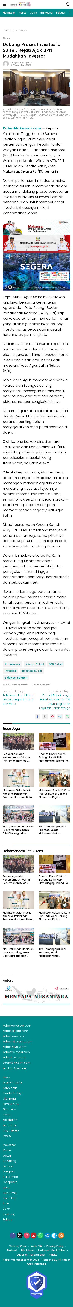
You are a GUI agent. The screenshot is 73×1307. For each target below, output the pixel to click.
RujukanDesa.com (15, 1068)
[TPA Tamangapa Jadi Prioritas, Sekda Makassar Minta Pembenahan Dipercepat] (54, 814)
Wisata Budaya (13, 1093)
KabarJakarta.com (15, 1031)
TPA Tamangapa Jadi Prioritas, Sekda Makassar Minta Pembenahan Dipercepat (54, 830)
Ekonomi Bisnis (12, 1082)
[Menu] (5, 4)
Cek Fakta (9, 1109)
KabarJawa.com (14, 1036)
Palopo (7, 1219)
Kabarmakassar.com (16, 1259)
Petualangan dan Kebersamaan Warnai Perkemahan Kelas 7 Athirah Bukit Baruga (16, 757)
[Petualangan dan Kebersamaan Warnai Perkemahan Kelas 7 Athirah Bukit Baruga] (18, 741)
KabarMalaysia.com (16, 1052)
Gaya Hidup (11, 1130)
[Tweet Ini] (45, 716)
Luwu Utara (10, 1198)
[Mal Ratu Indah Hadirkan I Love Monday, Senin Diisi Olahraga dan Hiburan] (18, 814)
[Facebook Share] (37, 716)
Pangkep (9, 1171)
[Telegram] (47, 1236)
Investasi (10, 671)
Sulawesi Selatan (16, 677)
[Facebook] (13, 1235)
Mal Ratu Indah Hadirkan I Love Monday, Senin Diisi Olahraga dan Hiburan (18, 830)
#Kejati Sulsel (34, 664)
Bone (6, 1209)
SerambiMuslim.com (16, 1063)
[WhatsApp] (40, 1235)
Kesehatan (10, 1120)
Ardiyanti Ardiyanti (21, 62)
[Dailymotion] (54, 1236)
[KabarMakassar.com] (20, 4)
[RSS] (61, 1235)
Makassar (9, 1145)
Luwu (6, 1187)
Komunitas (10, 1088)
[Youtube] (33, 1235)
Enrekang (9, 1214)
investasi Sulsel (32, 671)
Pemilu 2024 (11, 1104)
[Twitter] (20, 1235)
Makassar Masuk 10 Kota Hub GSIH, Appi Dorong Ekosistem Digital (54, 793)
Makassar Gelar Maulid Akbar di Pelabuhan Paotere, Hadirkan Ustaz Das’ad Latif (18, 793)
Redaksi (12, 1250)
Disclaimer (27, 1250)
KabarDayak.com (14, 1047)
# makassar (12, 664)
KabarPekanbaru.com (17, 1041)
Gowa (7, 1155)
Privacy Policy (54, 1246)
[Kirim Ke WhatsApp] (67, 716)
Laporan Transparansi (31, 1254)
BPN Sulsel (56, 664)
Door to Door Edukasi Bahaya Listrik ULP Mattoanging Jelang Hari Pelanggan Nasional (54, 757)
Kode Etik (36, 1246)
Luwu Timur (10, 1193)
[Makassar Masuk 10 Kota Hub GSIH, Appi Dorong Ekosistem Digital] (54, 778)
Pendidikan (10, 1125)
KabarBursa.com (14, 1057)
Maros (7, 1150)
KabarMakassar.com (17, 1025)
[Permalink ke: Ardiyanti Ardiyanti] (6, 63)
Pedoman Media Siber (52, 1250)
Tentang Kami (17, 1246)
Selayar (8, 1166)
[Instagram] (27, 1235)
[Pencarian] (68, 4)
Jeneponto (10, 1182)
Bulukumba (10, 1177)
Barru (6, 1203)
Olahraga (9, 1098)
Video (6, 1114)
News (6, 38)
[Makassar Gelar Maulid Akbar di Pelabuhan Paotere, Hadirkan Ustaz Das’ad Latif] (18, 778)
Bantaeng (9, 1161)
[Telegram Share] (60, 716)
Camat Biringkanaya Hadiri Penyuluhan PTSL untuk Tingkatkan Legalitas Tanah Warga (54, 699)
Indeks (7, 1136)
